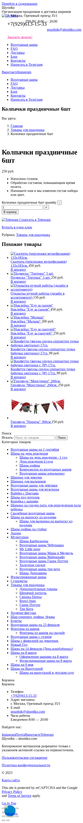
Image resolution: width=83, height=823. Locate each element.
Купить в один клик (17, 227)
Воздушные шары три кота (39, 569)
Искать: (7, 437)
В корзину (10, 212)
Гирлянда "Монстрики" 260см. (34, 385)
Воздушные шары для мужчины (35, 489)
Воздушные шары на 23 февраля (35, 625)
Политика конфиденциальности (26, 765)
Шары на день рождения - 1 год (43, 457)
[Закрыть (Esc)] (3, 808)
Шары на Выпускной (27, 668)
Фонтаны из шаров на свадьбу (42, 633)
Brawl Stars (27, 601)
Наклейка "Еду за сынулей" (32, 333)
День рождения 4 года (36, 461)
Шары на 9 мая (22, 665)
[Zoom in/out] (17, 816)
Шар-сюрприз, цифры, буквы (33, 617)
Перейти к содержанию (19, 4)
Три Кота (26, 609)
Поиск (62, 437)
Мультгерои (20, 537)
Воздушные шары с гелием (31, 637)
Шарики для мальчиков (28, 481)
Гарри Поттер (29, 605)
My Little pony (30, 549)
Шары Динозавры (33, 573)
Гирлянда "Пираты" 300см (31, 422)
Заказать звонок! (19, 37)
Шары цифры (29, 465)
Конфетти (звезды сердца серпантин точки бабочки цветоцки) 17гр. (43, 351)
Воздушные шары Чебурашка (41, 545)
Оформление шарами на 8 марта (43, 657)
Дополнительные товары (38, 589)
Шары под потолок (25, 497)
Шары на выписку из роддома (33, 517)
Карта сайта (11, 780)
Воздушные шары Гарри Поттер (43, 561)
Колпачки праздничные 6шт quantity (29, 202)
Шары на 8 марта (24, 653)
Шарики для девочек (26, 477)
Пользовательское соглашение (24, 757)
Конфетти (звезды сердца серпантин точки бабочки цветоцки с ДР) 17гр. (43, 371)
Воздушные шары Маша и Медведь (46, 553)
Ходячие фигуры (23, 613)
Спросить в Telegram (34, 220)
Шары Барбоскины (33, 541)
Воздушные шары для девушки (34, 485)
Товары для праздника (33, 235)
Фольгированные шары (28, 577)
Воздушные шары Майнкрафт (42, 557)
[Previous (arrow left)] (3, 820)
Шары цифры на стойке (29, 529)
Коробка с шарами (24, 501)
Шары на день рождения (29, 453)
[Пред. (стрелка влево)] (3, 812)
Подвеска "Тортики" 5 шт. (31, 277)
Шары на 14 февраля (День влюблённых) (42, 649)
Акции (16, 533)
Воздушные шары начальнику (42, 473)
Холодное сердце (32, 565)
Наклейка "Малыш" (26, 321)
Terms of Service (19, 796)
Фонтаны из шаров (25, 629)
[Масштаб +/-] (17, 808)
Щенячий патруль (32, 593)
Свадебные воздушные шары (33, 513)
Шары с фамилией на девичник (34, 641)
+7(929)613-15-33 (27, 24)
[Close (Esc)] (3, 816)
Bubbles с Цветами (25, 493)
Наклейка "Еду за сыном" (30, 309)
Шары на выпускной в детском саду (46, 672)
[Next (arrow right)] (8, 820)
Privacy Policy (12, 792)
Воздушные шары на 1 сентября (35, 449)
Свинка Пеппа (30, 597)
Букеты (16, 621)
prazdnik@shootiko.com (64, 29)
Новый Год (19, 645)
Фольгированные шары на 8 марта (45, 661)
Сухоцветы (19, 581)
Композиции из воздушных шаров (45, 469)
